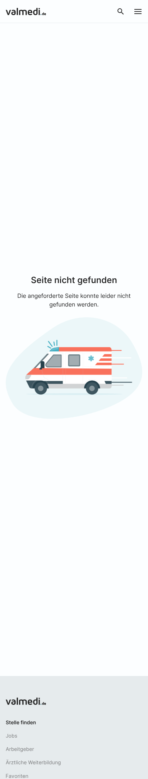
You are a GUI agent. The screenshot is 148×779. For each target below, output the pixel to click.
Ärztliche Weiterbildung (33, 763)
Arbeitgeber (20, 749)
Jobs (11, 736)
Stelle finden (21, 723)
